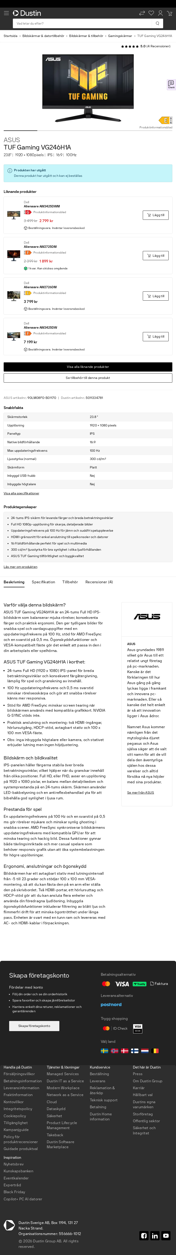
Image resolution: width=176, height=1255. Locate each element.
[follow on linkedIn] (155, 1235)
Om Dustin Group (147, 1081)
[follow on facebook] (143, 1235)
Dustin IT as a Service (65, 1081)
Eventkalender (16, 1178)
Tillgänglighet (16, 1123)
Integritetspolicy (18, 1109)
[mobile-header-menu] (6, 13)
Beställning (99, 1074)
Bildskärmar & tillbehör (86, 36)
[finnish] (134, 1051)
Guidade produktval (21, 1149)
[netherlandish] (144, 1051)
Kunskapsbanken (18, 1171)
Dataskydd (56, 1109)
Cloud (52, 1102)
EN (14, 1037)
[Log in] (160, 13)
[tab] (16, 582)
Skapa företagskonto (34, 1026)
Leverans (98, 1081)
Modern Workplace (63, 1088)
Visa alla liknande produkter (88, 367)
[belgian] (155, 1051)
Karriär (139, 1088)
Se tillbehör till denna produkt (88, 378)
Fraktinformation (18, 1095)
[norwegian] (114, 1051)
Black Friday (14, 1192)
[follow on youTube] (165, 1235)
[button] (142, 13)
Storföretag (143, 1114)
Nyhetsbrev (14, 1164)
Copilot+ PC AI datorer (23, 1199)
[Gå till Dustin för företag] (28, 13)
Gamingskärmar (120, 36)
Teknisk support (104, 1100)
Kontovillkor (14, 1102)
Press (138, 1074)
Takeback (55, 1135)
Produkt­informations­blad (156, 127)
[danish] (124, 1051)
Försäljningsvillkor (19, 1074)
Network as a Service (65, 1095)
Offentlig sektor (146, 1121)
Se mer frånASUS (140, 793)
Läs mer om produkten (20, 567)
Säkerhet (54, 1116)
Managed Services (63, 1074)
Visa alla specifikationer (21, 493)
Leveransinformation (21, 1088)
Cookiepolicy (15, 1116)
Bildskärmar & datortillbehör (43, 36)
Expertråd (12, 1185)
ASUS (12, 140)
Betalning (98, 1107)
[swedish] (104, 1051)
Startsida (10, 36)
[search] (157, 23)
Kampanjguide (16, 1130)
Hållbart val (143, 1095)
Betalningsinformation (23, 1081)
